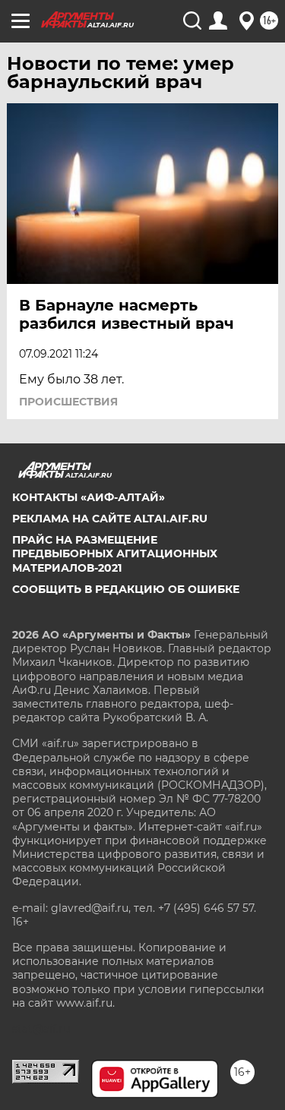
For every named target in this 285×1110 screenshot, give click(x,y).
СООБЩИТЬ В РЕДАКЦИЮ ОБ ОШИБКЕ (125, 589)
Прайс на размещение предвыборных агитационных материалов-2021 (114, 553)
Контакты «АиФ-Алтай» (88, 497)
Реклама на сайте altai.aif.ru (109, 518)
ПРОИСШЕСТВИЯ (68, 401)
